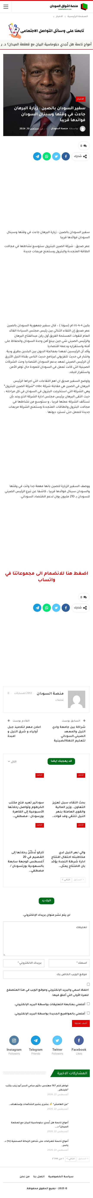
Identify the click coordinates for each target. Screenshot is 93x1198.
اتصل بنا (39, 1177)
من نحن (25, 1177)
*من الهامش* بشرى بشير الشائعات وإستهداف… (38, 1104)
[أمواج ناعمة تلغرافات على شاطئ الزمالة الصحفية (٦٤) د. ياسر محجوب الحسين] (80, 1146)
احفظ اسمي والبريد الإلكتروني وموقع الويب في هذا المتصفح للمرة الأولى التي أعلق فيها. (47, 993)
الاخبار (80, 99)
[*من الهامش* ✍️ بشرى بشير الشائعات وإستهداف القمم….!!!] (80, 1109)
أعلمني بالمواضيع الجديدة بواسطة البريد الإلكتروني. (49, 1014)
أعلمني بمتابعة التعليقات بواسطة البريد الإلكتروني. (49, 1004)
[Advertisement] (46, 195)
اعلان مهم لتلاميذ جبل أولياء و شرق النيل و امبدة (24, 732)
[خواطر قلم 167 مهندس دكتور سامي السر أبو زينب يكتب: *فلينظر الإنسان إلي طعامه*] (80, 1091)
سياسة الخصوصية (61, 1177)
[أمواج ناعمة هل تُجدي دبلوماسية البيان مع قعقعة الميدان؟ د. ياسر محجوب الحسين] (80, 1128)
